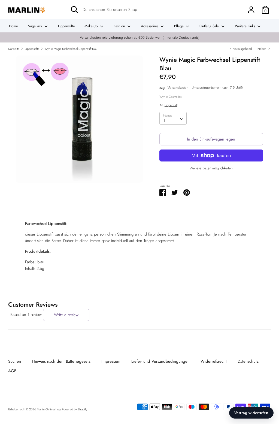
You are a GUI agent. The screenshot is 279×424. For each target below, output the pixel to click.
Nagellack (35, 26)
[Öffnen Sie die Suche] (74, 9)
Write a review (66, 315)
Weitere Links (245, 26)
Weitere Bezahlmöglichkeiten (211, 168)
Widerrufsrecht (214, 361)
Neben (262, 49)
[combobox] (173, 118)
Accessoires (150, 26)
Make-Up (91, 26)
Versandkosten (178, 87)
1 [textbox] (164, 120)
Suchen (14, 361)
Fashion (120, 26)
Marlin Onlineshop (48, 409)
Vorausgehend (242, 49)
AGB (12, 371)
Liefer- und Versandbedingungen (160, 361)
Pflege (179, 26)
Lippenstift (171, 105)
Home (13, 26)
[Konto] (251, 8)
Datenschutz (248, 361)
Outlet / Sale (209, 26)
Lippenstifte (66, 26)
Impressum (110, 361)
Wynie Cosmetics (170, 96)
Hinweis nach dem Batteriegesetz (61, 361)
